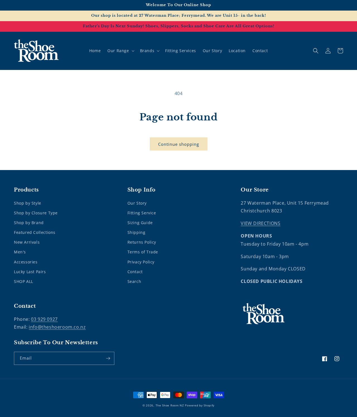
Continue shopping (178, 144)
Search (134, 281)
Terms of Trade (142, 251)
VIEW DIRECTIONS (260, 223)
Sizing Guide (140, 222)
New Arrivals (27, 242)
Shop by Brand (29, 222)
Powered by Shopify (199, 405)
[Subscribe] (108, 358)
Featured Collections (35, 232)
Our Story (137, 203)
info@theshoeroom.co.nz (57, 327)
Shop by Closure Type (36, 212)
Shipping (136, 232)
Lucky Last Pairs (30, 271)
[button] (120, 51)
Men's (20, 251)
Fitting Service (141, 212)
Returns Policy (141, 242)
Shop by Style (27, 203)
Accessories (26, 262)
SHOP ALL (23, 281)
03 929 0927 (44, 319)
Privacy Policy (141, 262)
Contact (135, 271)
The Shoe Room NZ (170, 405)
